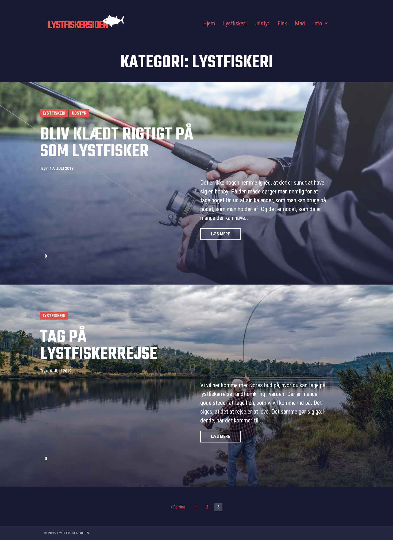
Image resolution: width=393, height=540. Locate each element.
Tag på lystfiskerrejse (98, 346)
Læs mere (220, 233)
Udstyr (79, 113)
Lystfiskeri (54, 113)
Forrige (178, 507)
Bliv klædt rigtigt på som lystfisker (116, 143)
